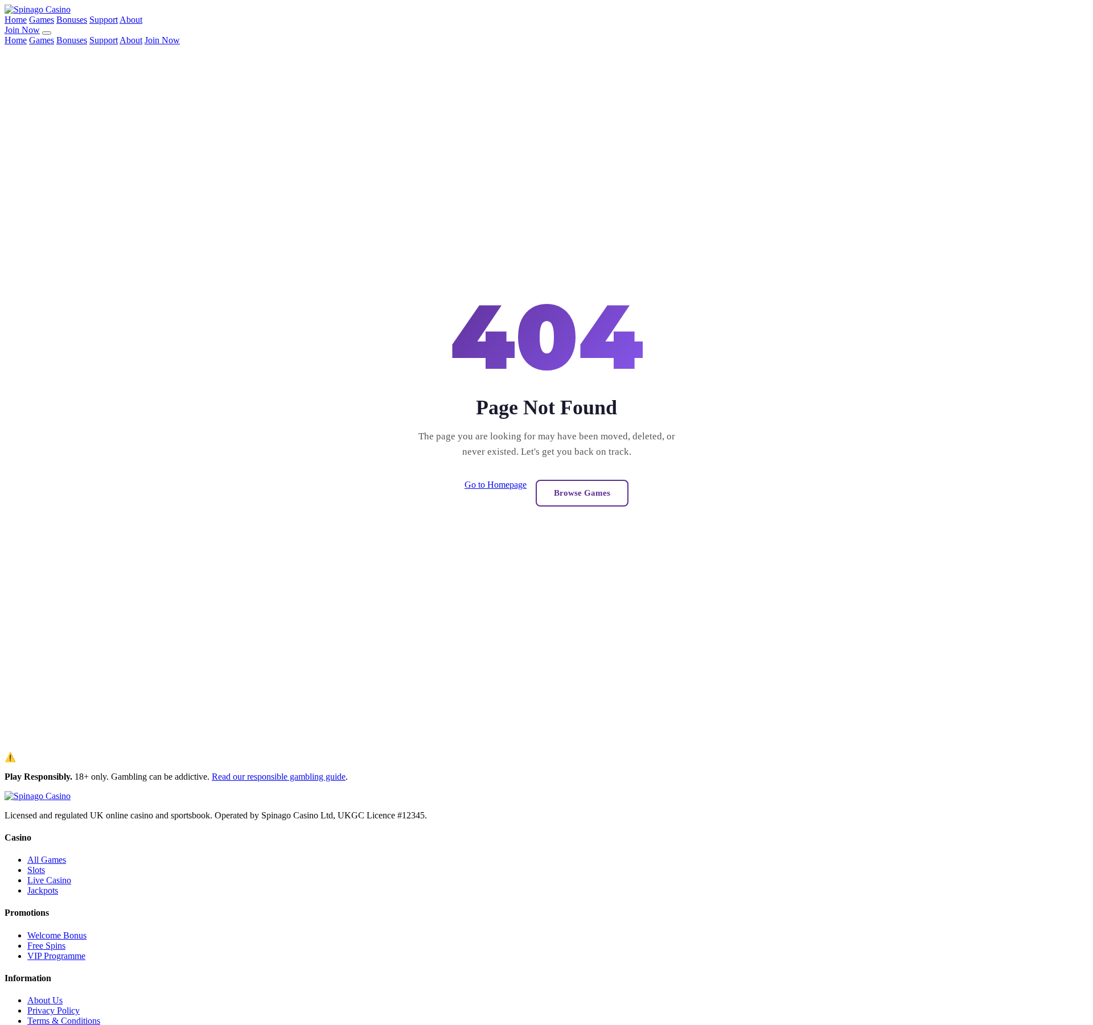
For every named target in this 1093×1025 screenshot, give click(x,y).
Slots (36, 870)
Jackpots (42, 890)
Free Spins (46, 945)
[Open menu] (46, 33)
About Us (45, 1000)
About (131, 19)
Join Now (22, 30)
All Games (46, 860)
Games (41, 19)
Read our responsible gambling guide (279, 776)
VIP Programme (56, 956)
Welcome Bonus (57, 935)
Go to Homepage (496, 484)
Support (103, 19)
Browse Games (582, 492)
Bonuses (71, 19)
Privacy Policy (53, 1010)
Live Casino (49, 880)
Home (16, 19)
